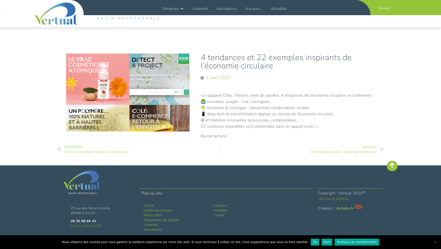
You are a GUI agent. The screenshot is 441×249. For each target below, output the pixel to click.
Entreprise (170, 8)
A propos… (253, 8)
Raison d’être (153, 215)
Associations (226, 8)
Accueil (149, 205)
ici (316, 126)
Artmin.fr (345, 208)
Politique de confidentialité (357, 242)
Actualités (279, 8)
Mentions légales (333, 198)
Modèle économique (158, 210)
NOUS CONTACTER (86, 226)
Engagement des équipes (161, 220)
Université (200, 8)
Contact (218, 215)
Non (327, 242)
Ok (315, 242)
